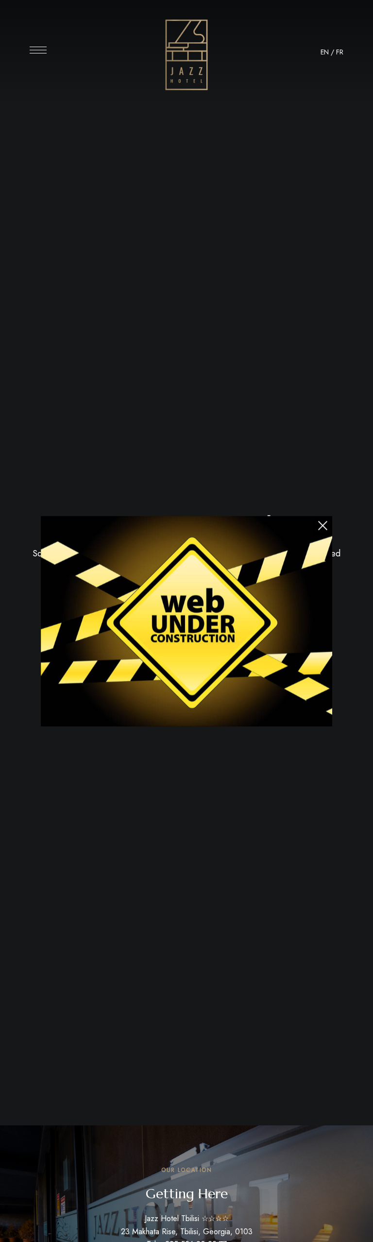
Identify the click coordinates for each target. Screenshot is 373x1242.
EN (325, 52)
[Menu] (38, 50)
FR (339, 52)
